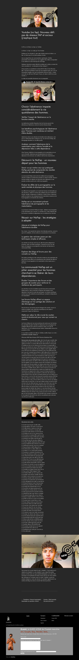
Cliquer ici (35, 334)
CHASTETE (8, 622)
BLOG (28, 616)
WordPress (13, 657)
